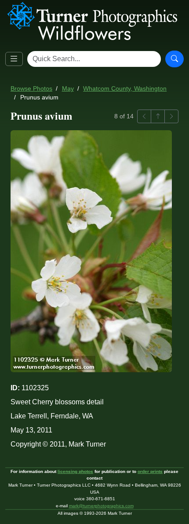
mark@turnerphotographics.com (101, 505)
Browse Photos (31, 88)
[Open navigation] (14, 59)
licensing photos (75, 471)
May (68, 88)
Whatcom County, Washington (125, 88)
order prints (150, 471)
